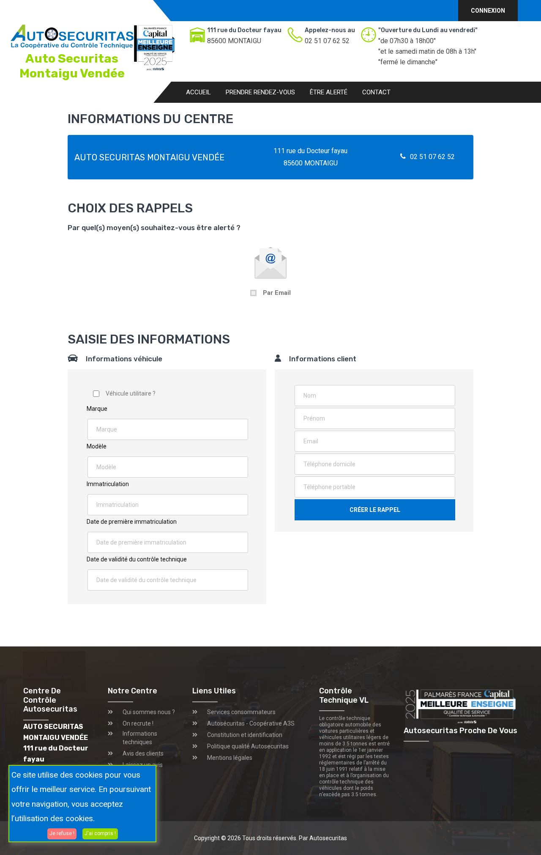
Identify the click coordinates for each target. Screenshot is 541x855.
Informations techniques (140, 737)
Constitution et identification (244, 734)
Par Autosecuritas (323, 838)
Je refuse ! (61, 833)
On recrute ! (138, 723)
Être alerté (328, 92)
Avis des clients (143, 753)
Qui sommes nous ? (149, 712)
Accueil (198, 92)
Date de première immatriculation (132, 521)
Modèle (97, 446)
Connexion (488, 10)
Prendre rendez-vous (260, 92)
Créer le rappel (375, 509)
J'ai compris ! (100, 833)
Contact (376, 92)
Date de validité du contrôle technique (137, 559)
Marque (97, 408)
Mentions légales (229, 757)
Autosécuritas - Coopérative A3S (251, 723)
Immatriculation (108, 484)
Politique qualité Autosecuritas (248, 746)
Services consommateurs (241, 712)
